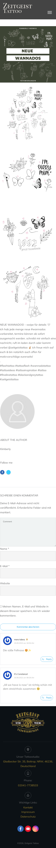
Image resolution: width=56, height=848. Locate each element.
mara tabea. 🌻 (21, 639)
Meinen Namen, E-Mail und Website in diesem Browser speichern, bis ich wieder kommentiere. (25, 611)
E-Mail (4, 566)
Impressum (28, 812)
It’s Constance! (21, 674)
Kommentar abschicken (28, 627)
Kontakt (28, 807)
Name (4, 548)
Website (5, 583)
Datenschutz (28, 816)
